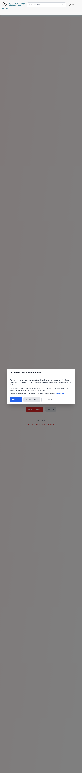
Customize (48, 400)
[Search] (63, 5)
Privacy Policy (60, 393)
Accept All (16, 400)
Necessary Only (32, 400)
